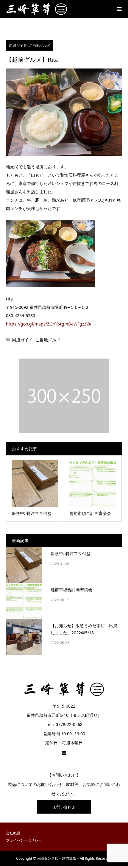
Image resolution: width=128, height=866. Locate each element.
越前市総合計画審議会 (71, 589)
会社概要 (13, 833)
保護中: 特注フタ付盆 (70, 553)
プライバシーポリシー (24, 840)
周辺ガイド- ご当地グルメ (29, 45)
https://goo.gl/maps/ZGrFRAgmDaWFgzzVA (48, 324)
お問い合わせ (64, 806)
